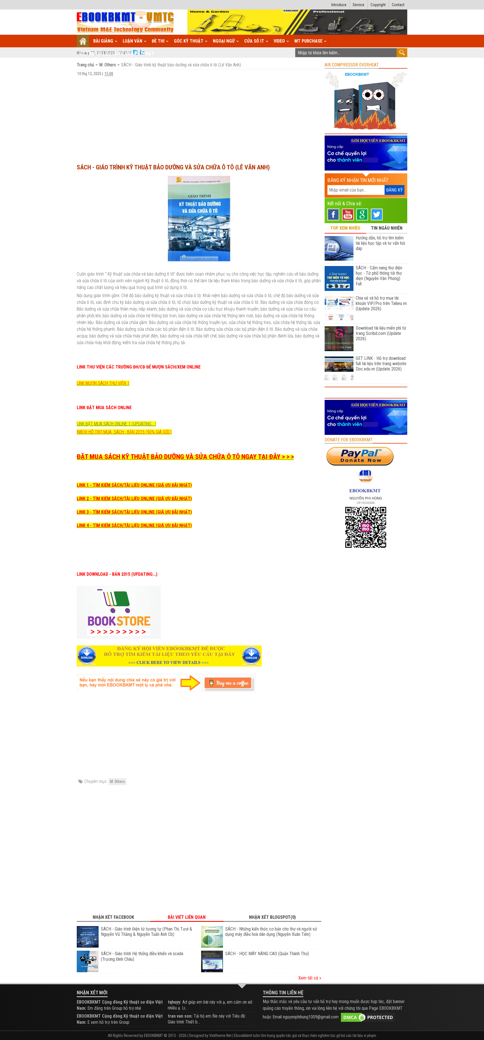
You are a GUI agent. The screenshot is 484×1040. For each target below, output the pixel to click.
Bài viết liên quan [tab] (187, 917)
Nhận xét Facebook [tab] (113, 917)
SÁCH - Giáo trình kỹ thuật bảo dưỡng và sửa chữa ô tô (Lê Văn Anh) (173, 167)
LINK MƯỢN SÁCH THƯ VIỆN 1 (103, 383)
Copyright (378, 5)
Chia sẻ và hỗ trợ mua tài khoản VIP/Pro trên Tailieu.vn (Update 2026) (381, 303)
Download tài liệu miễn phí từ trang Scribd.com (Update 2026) (381, 333)
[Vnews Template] (125, 22)
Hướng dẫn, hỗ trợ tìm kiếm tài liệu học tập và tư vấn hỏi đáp (380, 243)
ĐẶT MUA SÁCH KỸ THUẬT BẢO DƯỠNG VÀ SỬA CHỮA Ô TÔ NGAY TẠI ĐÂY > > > (185, 457)
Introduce (338, 5)
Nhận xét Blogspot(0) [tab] (272, 917)
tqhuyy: (174, 1002)
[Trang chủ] (83, 41)
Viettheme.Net (220, 1035)
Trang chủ (86, 64)
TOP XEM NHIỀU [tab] (345, 228)
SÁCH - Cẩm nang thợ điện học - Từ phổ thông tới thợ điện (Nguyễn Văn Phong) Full (379, 275)
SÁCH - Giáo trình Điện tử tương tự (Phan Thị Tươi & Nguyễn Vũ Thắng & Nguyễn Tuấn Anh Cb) (146, 931)
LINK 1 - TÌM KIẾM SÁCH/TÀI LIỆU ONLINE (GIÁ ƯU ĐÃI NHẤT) (134, 485)
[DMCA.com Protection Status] (368, 1017)
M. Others (107, 64)
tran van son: (180, 1016)
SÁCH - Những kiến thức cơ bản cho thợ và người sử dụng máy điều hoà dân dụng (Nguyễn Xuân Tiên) (271, 931)
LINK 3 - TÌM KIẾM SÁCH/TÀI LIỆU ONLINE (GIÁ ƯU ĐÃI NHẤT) (134, 512)
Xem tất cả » (309, 978)
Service (358, 5)
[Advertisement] (199, 117)
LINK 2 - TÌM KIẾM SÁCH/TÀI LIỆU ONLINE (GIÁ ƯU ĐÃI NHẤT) (134, 498)
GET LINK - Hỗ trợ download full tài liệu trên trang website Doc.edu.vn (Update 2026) (381, 364)
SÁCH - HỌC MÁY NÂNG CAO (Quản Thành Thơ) (267, 953)
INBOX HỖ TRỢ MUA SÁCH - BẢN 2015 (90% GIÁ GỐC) (124, 432)
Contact (398, 5)
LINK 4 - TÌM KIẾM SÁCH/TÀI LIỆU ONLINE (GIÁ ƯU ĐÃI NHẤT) (134, 525)
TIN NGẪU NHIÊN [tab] (386, 228)
